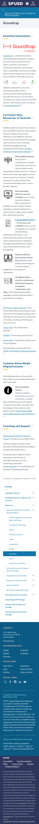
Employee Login (8, 641)
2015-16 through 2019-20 (23, 749)
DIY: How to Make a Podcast (14, 308)
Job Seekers (24, 653)
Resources (9, 505)
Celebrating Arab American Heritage (15, 605)
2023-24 (20, 746)
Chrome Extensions (16, 534)
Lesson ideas (8, 340)
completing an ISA (12, 105)
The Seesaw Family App (17, 525)
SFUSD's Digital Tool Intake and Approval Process (20, 518)
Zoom (11, 558)
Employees (7, 656)
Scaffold (6, 335)
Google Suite (13, 544)
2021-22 (7, 749)
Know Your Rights (26, 669)
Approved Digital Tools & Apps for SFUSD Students (20, 14)
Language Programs (12, 493)
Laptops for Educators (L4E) (16, 580)
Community (24, 650)
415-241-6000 (8, 637)
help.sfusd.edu (11, 466)
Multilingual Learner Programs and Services (18, 499)
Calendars (6, 672)
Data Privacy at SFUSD (17, 563)
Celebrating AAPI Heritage (15, 600)
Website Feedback (12, 766)
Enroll (5, 669)
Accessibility (7, 761)
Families (6, 650)
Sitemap (30, 764)
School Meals (24, 666)
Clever (11, 539)
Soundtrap (7, 56)
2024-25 (12, 746)
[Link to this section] (32, 36)
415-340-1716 (25, 714)
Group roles (8, 327)
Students (6, 653)
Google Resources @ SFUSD (16, 576)
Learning (8, 487)
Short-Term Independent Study (17, 590)
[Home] (15, 4)
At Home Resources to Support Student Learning (17, 569)
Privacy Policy (17, 764)
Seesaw (11, 530)
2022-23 (28, 746)
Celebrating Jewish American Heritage (16, 613)
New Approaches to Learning (16, 595)
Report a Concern (26, 672)
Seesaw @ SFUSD (12, 585)
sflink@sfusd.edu (9, 714)
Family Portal (7, 666)
